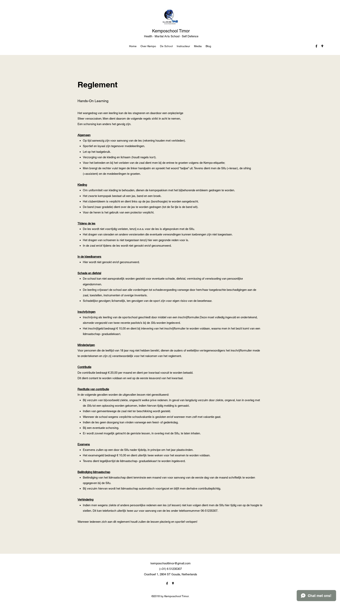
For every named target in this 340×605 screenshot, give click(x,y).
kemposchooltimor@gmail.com (171, 563)
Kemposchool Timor (171, 30)
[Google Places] (322, 46)
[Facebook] (316, 46)
